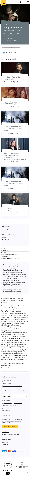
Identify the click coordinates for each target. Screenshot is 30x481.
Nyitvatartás (6, 410)
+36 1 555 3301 (18, 403)
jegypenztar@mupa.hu (9, 405)
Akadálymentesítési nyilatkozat (10, 434)
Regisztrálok (10, 426)
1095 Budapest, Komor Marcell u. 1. (12, 386)
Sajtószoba (5, 444)
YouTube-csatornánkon (17, 300)
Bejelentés (5, 442)
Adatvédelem (5, 432)
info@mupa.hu (7, 383)
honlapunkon (12, 298)
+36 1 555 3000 (8, 381)
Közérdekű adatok (6, 437)
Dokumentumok (6, 439)
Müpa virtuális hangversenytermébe (11, 47)
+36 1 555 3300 (8, 403)
